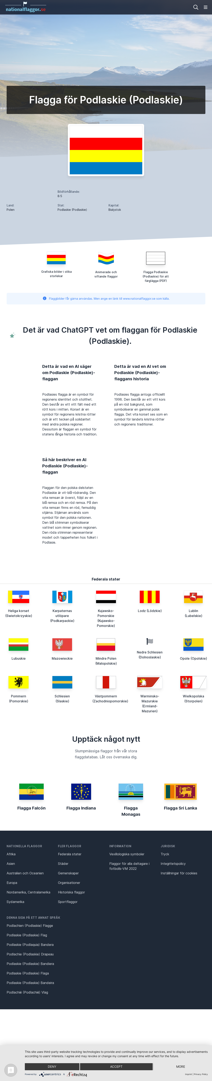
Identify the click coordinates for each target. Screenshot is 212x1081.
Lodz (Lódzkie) (150, 611)
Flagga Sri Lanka (180, 808)
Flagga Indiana (81, 808)
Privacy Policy (201, 1074)
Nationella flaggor (24, 846)
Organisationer (69, 883)
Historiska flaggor (71, 892)
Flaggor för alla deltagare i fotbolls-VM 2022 (129, 866)
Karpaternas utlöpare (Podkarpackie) (62, 616)
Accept (116, 1067)
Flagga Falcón (31, 808)
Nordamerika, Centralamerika (28, 892)
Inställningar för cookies (179, 873)
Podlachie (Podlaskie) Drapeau (30, 954)
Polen (10, 209)
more (180, 1067)
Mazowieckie (62, 658)
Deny (52, 1067)
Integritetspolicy (173, 864)
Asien (11, 864)
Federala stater (69, 854)
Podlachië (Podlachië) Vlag (27, 992)
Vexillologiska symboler (126, 854)
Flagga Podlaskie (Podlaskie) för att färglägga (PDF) (156, 276)
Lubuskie (19, 658)
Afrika (11, 854)
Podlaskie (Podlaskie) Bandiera (30, 964)
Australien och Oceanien (25, 873)
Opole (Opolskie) (193, 658)
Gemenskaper (68, 873)
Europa (12, 883)
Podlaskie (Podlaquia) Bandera (30, 945)
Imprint (188, 1074)
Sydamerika (15, 902)
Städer (63, 864)
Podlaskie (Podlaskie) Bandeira (30, 983)
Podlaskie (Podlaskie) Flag (27, 935)
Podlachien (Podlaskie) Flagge (30, 925)
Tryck (165, 854)
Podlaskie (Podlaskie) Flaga (28, 973)
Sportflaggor (67, 902)
